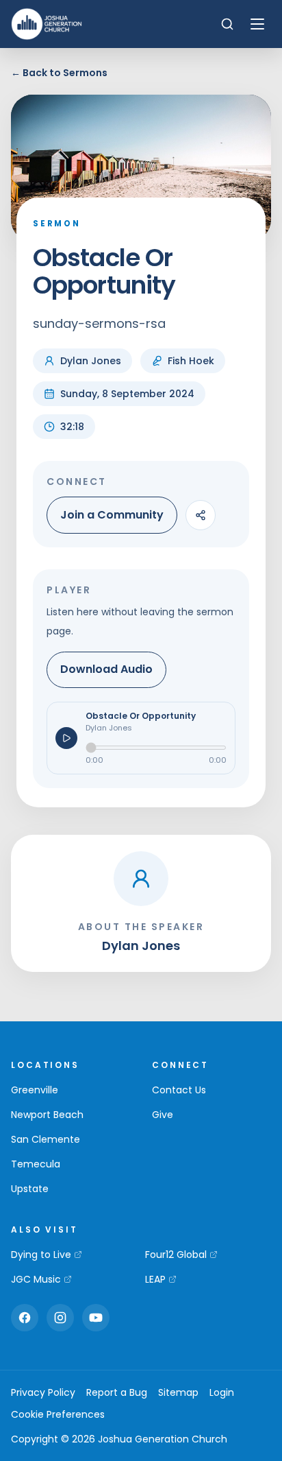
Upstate (30, 1189)
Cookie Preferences (58, 1414)
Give (162, 1114)
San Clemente (45, 1139)
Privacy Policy (43, 1392)
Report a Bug (116, 1392)
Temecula (35, 1164)
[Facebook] (24, 1317)
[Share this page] (200, 515)
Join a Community (112, 515)
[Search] (227, 24)
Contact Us (179, 1090)
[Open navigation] (257, 24)
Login (221, 1392)
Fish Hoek (191, 361)
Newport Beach (47, 1114)
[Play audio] (66, 738)
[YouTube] (96, 1317)
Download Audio (106, 669)
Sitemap (178, 1392)
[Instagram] (60, 1317)
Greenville (34, 1090)
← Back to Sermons (59, 73)
